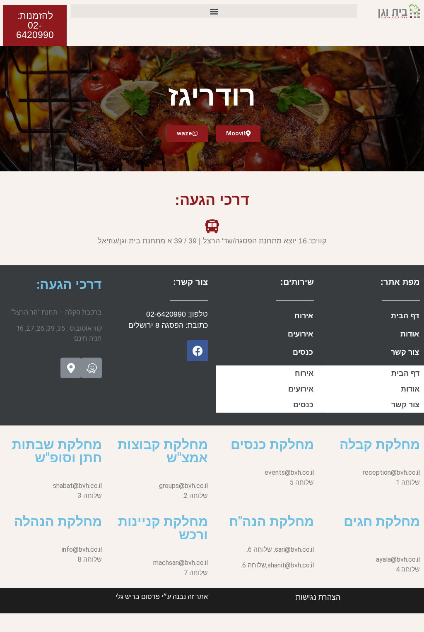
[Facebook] (197, 350)
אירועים (300, 334)
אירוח (303, 316)
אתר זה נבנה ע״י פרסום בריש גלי (162, 597)
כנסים (303, 352)
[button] (214, 11)
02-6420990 (166, 314)
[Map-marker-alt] (70, 368)
